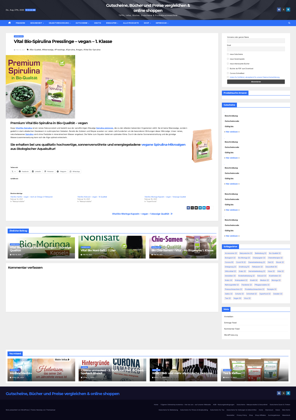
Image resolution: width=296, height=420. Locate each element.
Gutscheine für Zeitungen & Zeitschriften (242, 410)
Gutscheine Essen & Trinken (280, 404)
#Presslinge (60, 49)
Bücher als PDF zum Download (241, 68)
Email (229, 45)
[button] (289, 23)
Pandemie (247, 285)
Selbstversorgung (59, 23)
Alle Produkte (131, 23)
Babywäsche (246, 253)
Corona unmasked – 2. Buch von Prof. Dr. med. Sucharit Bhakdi (112, 372)
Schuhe (239, 294)
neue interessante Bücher (239, 64)
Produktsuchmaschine (254, 289)
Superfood (265, 294)
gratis (242, 271)
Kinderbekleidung (246, 276)
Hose (271, 271)
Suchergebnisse (274, 415)
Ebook (280, 262)
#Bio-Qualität (35, 49)
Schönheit (252, 294)
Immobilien (230, 276)
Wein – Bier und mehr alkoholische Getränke (182, 373)
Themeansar (50, 410)
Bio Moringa (244, 258)
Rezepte (271, 289)
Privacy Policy (242, 415)
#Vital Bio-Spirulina (92, 49)
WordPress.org (231, 335)
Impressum (161, 23)
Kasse (278, 410)
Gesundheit (36, 23)
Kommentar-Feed (232, 329)
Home (156, 404)
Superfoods (19, 36)
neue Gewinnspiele (237, 59)
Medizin (264, 280)
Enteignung (230, 267)
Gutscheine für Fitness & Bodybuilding (194, 410)
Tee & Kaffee (232, 373)
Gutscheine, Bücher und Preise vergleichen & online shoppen (62, 393)
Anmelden (228, 316)
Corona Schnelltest (236, 73)
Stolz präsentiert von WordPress (17, 410)
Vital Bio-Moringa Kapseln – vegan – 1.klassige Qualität (165, 197)
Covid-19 (241, 262)
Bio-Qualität (275, 253)
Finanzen (20, 23)
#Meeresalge (47, 49)
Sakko (229, 294)
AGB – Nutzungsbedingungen (223, 404)
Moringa (276, 280)
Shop (147, 23)
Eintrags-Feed (230, 323)
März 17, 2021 (160, 377)
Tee (228, 298)
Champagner (259, 258)
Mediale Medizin (21, 373)
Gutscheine (82, 23)
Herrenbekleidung (257, 271)
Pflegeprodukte (262, 285)
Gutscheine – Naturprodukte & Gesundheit (252, 404)
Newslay (39, 410)
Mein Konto (286, 410)
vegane (147, 145)
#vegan (79, 49)
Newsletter (230, 415)
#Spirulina (70, 49)
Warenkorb (286, 415)
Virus (247, 298)
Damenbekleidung (256, 262)
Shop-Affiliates (260, 415)
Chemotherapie (275, 258)
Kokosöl (261, 276)
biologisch (230, 258)
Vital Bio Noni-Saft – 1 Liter (98, 250)
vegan (237, 298)
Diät (270, 262)
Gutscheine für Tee (217, 410)
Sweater (277, 294)
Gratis (97, 23)
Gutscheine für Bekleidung (168, 410)
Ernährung (244, 267)
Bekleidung (260, 253)
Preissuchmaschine (233, 289)
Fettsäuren (257, 267)
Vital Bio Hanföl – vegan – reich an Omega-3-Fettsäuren (31, 197)
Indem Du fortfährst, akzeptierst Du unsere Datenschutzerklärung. (255, 77)
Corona (229, 262)
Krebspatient (241, 280)
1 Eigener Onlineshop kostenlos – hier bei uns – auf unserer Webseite (185, 404)
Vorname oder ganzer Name (238, 37)
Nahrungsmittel (232, 285)
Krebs (228, 280)
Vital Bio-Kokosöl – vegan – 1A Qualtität (92, 197)
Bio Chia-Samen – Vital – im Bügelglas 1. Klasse (182, 250)
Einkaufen (111, 23)
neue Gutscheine (236, 54)
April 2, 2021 (88, 377)
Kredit (253, 280)
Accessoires (231, 253)
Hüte (281, 271)
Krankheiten (275, 276)
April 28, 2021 (18, 377)
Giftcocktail (230, 271)
